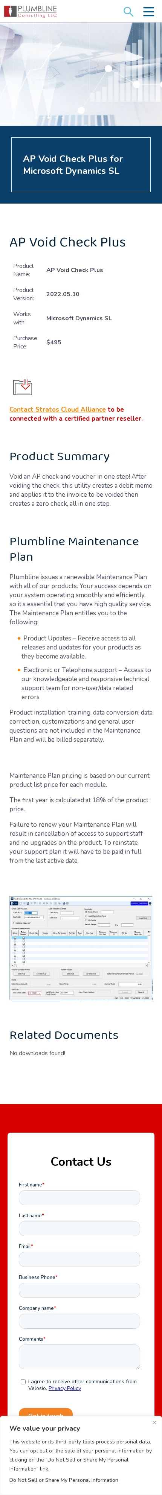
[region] (81, 1455)
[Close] (154, 1422)
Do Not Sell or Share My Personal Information (63, 1480)
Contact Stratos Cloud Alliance (57, 409)
